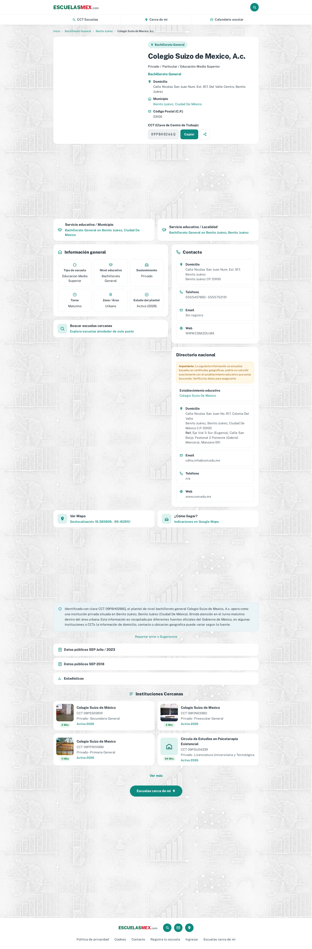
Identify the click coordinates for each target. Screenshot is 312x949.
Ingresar (192, 939)
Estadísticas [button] (74, 678)
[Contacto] (178, 927)
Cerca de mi (158, 19)
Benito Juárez (104, 31)
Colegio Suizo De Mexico (198, 395)
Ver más (156, 776)
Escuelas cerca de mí (219, 939)
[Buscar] (254, 7)
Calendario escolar (229, 19)
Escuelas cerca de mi (154, 791)
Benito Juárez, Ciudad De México (177, 104)
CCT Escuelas (87, 19)
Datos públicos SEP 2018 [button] (84, 664)
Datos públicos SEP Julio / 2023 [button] (89, 650)
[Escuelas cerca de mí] (189, 927)
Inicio (56, 31)
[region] (100, 90)
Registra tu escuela (165, 939)
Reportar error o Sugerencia (156, 636)
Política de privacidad (93, 939)
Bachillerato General (78, 31)
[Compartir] (205, 134)
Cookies (120, 939)
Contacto (138, 939)
